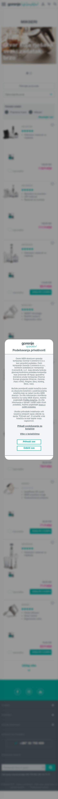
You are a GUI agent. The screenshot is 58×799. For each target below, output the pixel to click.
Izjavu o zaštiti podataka (33, 406)
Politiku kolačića (30, 400)
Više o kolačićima (29, 434)
